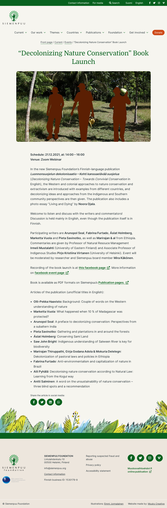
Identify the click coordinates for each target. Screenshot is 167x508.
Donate (158, 32)
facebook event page (49, 272)
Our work (36, 32)
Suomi (129, 3)
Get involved (137, 32)
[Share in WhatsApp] (58, 402)
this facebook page (92, 267)
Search (115, 3)
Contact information (78, 3)
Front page (46, 42)
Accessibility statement (98, 470)
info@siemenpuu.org (55, 468)
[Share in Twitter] (42, 402)
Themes (54, 32)
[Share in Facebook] (33, 402)
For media (98, 3)
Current (19, 32)
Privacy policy (93, 465)
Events (68, 42)
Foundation (115, 32)
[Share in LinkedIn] (50, 402)
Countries (73, 32)
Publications (93, 32)
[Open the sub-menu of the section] (26, 32)
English (139, 3)
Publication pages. (111, 282)
